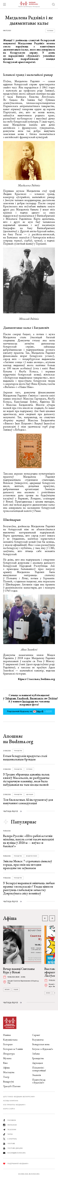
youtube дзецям (15, 1148)
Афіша (6, 1067)
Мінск (48, 993)
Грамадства (18, 750)
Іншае (16, 989)
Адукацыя (29, 794)
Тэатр (6, 1077)
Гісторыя (50, 30)
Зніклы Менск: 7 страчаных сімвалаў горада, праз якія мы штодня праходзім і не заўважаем (27, 864)
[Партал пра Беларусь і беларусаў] (29, 4)
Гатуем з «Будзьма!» (42, 1049)
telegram (11, 1130)
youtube (11, 1144)
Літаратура (9, 1053)
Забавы (36, 1053)
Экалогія (36, 1075)
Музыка (7, 1058)
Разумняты (38, 1039)
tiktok (10, 1134)
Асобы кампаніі (10, 1101)
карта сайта (9, 1109)
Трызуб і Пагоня (11, 1086)
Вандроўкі (8, 1081)
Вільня (7, 989)
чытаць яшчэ (10, 811)
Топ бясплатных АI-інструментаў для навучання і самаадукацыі (28, 801)
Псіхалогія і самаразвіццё (39, 1069)
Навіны (7, 1035)
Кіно (5, 1063)
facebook (11, 1120)
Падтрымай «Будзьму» (17, 1164)
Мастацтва (8, 1072)
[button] (52, 918)
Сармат (36, 1035)
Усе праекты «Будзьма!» (14, 1105)
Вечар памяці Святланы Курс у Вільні (19, 970)
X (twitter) (12, 1139)
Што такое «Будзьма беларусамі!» (19, 1097)
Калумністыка (10, 1039)
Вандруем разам (31, 856)
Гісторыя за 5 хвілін (13, 1049)
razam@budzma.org (16, 1153)
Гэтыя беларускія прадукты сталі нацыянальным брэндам (25, 757)
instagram (12, 1125)
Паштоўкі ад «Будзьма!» (38, 1081)
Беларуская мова (40, 1044)
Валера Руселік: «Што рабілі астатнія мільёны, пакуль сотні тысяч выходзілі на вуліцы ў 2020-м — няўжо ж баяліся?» (28, 841)
